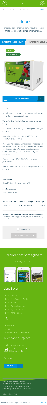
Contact (10, 366)
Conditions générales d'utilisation (14, 381)
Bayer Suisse (10, 302)
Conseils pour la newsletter (17, 332)
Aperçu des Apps (24, 261)
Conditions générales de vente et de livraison (18, 389)
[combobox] (24, 99)
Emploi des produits (23, 386)
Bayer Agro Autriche (14, 309)
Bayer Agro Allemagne (15, 306)
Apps (7, 329)
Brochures (10, 325)
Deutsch (41, 9)
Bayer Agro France (13, 313)
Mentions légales (8, 386)
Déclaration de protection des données (16, 383)
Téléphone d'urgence (14, 345)
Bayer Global (11, 295)
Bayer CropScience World (16, 299)
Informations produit (12, 42)
